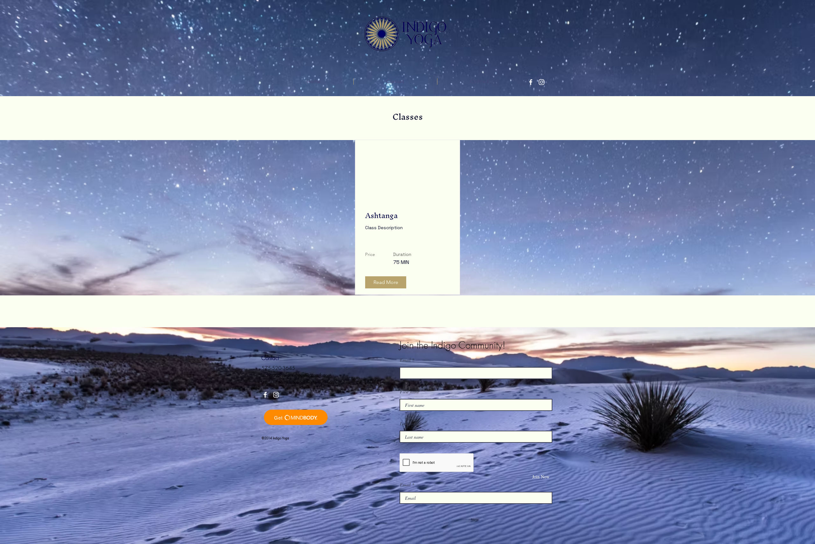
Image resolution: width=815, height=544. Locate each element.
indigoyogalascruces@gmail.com (296, 374)
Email (405, 360)
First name (409, 392)
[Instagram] (541, 82)
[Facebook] (531, 82)
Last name (409, 423)
